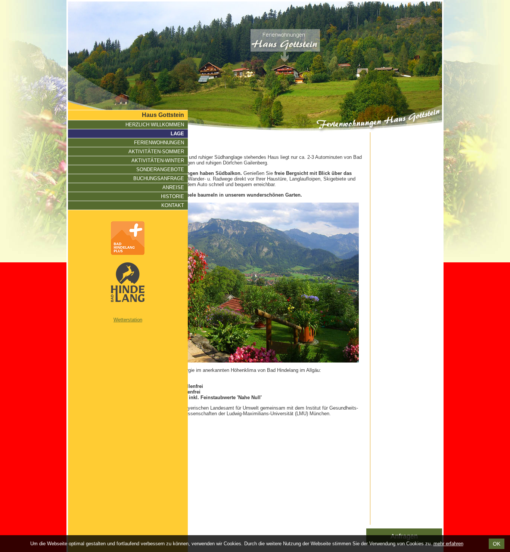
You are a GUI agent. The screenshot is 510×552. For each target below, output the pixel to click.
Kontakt (172, 205)
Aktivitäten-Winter (157, 160)
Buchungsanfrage (158, 178)
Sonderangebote (160, 169)
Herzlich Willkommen (154, 124)
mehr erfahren (448, 543)
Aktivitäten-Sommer (156, 151)
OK (496, 544)
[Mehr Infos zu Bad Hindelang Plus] (128, 238)
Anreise (173, 187)
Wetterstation (127, 320)
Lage (177, 133)
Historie (172, 196)
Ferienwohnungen (159, 142)
